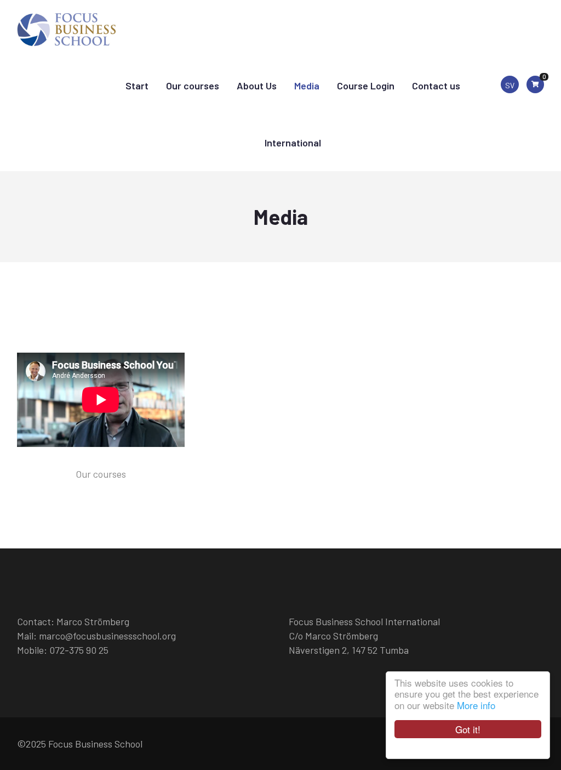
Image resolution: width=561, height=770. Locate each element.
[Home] (66, 26)
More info (476, 705)
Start (136, 86)
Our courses (192, 86)
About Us (257, 86)
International (293, 143)
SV (509, 85)
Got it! (467, 729)
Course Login (365, 86)
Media (306, 86)
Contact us (436, 86)
